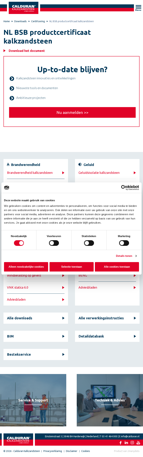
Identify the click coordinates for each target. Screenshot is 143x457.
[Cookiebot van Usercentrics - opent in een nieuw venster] (123, 187)
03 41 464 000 (109, 436)
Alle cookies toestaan (117, 266)
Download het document (27, 50)
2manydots (133, 451)
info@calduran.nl (130, 436)
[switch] (54, 243)
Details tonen (124, 255)
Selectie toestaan (71, 266)
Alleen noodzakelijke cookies (26, 266)
